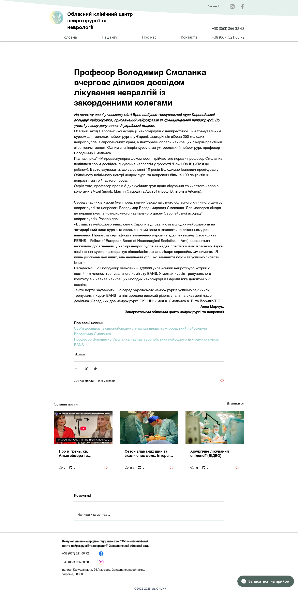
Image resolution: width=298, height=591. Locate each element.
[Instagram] (232, 6)
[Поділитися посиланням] (96, 368)
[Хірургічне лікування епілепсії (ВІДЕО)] (214, 427)
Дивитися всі (235, 403)
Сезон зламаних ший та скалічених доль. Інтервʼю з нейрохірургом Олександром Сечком (149, 453)
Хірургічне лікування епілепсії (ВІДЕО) (209, 453)
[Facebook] (242, 6)
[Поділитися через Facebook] (76, 368)
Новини (80, 354)
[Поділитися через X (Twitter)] (86, 368)
